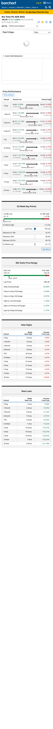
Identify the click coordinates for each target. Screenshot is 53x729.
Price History (9, 95)
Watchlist (20, 7)
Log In (39, 3)
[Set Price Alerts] (42, 22)
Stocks (4, 7)
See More (46, 249)
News (28, 7)
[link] (50, 22)
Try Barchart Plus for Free (37, 12)
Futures (12, 7)
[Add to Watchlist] (46, 22)
